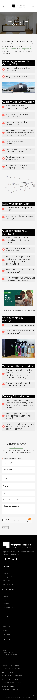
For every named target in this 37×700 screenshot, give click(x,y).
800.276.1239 (9, 652)
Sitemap (30, 695)
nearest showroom (16, 448)
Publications (6, 634)
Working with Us (8, 577)
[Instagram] (5, 559)
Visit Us (5, 646)
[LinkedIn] (13, 559)
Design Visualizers (8, 600)
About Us (5, 573)
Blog (4, 623)
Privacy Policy (10, 697)
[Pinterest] (16, 559)
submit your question (26, 49)
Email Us (5, 657)
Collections (6, 596)
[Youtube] (9, 559)
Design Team (7, 580)
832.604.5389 (14, 655)
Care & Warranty (8, 607)
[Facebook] (2, 559)
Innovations (6, 626)
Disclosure (28, 697)
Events (5, 630)
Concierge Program (9, 584)
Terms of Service (19, 697)
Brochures (6, 603)
